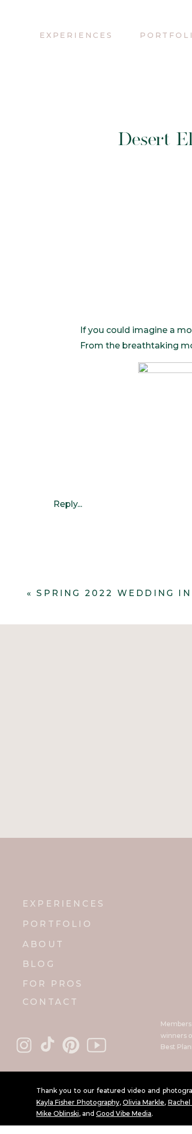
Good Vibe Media (123, 1113)
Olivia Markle (143, 1102)
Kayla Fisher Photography (77, 1102)
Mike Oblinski (57, 1113)
